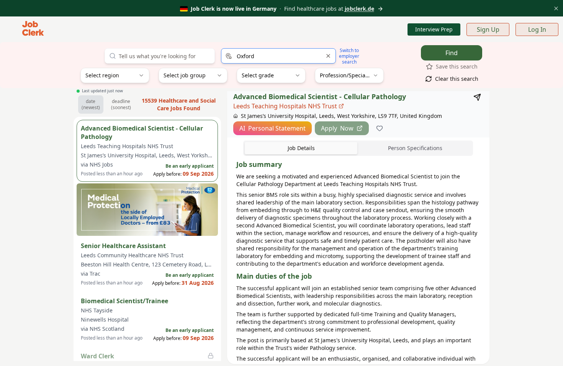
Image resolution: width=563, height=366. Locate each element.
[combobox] (278, 56)
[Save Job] (379, 128)
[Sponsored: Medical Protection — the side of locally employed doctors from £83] (147, 209)
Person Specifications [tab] (415, 148)
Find (451, 53)
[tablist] (358, 148)
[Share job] (477, 97)
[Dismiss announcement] (556, 8)
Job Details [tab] (301, 148)
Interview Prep (434, 29)
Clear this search (456, 78)
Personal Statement (272, 128)
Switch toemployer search (349, 56)
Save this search (457, 66)
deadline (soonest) (121, 104)
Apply (337, 128)
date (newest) (91, 104)
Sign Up (488, 29)
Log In (537, 29)
